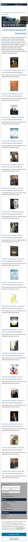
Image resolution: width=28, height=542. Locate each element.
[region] (14, 530)
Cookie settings (20, 528)
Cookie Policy (19, 529)
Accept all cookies (14, 534)
